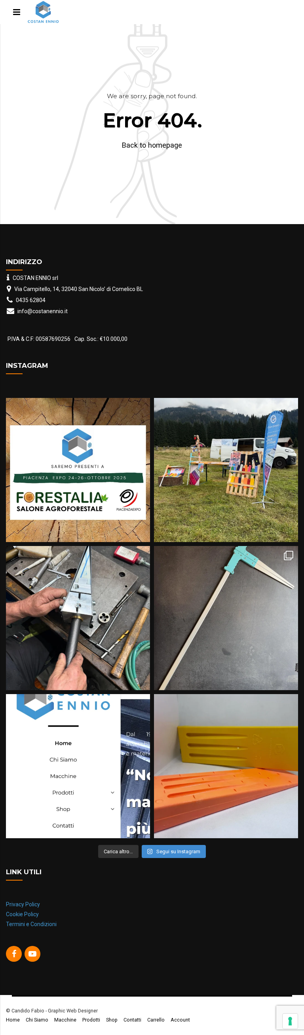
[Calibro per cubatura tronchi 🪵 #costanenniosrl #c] (226, 618)
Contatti (132, 1020)
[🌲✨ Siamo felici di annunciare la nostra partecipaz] (78, 470)
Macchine (65, 1020)
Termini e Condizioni (31, 924)
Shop (112, 1020)
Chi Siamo (37, 1020)
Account (180, 1020)
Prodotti (91, 1020)
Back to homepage (152, 145)
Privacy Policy (23, 904)
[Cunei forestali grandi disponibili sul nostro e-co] (226, 766)
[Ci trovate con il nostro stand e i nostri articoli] (226, 470)
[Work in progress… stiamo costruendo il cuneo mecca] (78, 618)
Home (13, 1020)
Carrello (156, 1020)
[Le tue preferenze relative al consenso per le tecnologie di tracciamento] (290, 1021)
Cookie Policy (22, 914)
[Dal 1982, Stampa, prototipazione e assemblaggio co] (78, 766)
